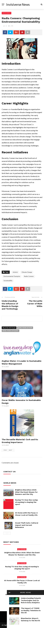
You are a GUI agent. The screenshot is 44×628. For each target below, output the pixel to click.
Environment (6, 13)
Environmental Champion (12, 276)
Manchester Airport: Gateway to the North (30, 619)
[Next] (9, 533)
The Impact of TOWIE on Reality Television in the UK (31, 610)
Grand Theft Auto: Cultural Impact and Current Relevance (26, 525)
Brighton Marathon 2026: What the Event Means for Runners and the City (26, 492)
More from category (10, 331)
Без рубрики (22, 549)
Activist (15, 272)
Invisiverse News (18, 4)
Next (10, 450)
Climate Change (27, 272)
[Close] (9, 592)
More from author (25, 328)
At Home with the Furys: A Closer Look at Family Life (26, 514)
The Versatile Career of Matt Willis (34, 303)
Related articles (9, 328)
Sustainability (8, 280)
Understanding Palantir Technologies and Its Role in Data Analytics (31, 600)
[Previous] (5, 533)
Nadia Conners (29, 276)
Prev (5, 450)
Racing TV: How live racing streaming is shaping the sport (26, 502)
